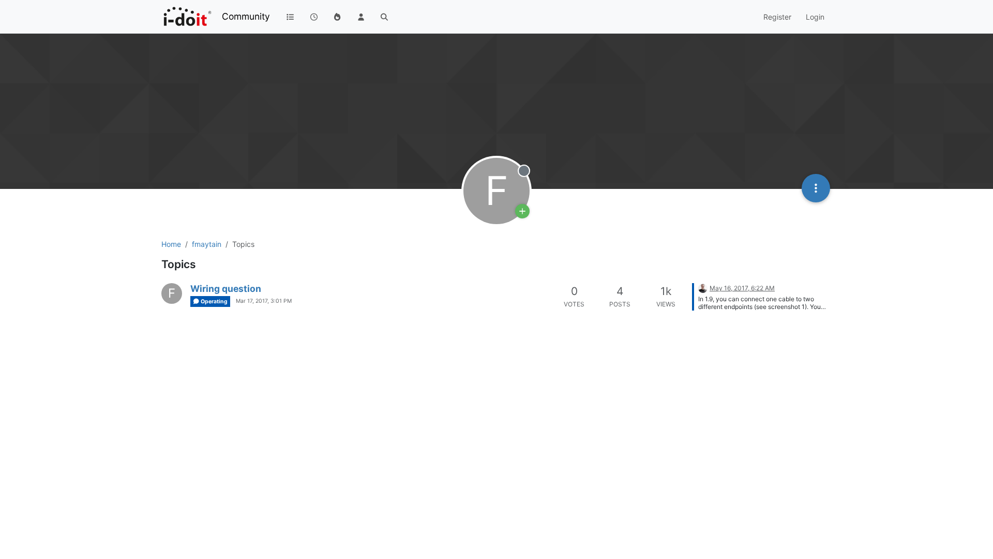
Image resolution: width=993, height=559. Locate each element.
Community (246, 16)
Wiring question (225, 288)
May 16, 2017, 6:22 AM (742, 288)
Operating (214, 301)
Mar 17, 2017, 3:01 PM (264, 301)
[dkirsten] (703, 287)
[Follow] (522, 211)
